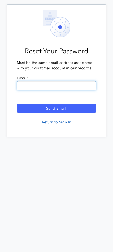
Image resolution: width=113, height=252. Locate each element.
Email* (22, 78)
